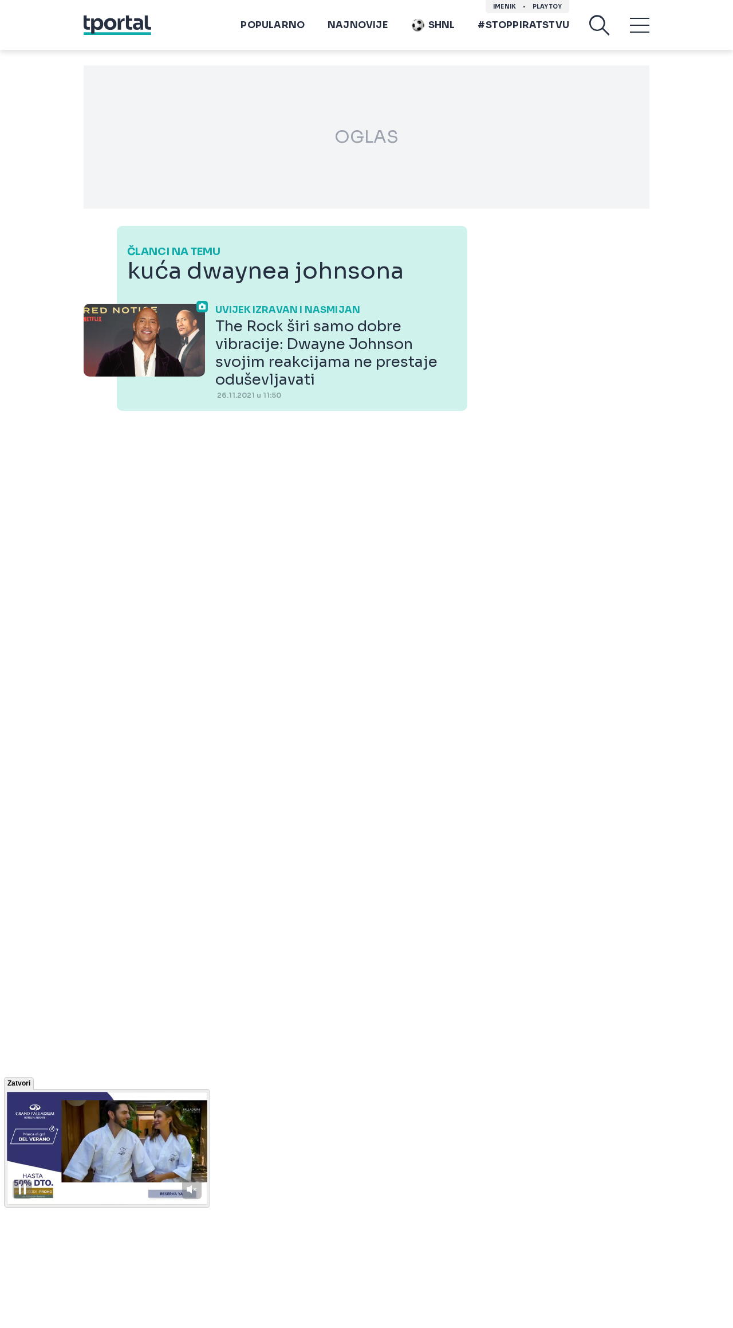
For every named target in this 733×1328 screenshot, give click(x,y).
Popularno (273, 25)
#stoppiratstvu (523, 25)
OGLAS (366, 137)
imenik (504, 6)
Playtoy (547, 6)
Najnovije (358, 25)
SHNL (441, 25)
